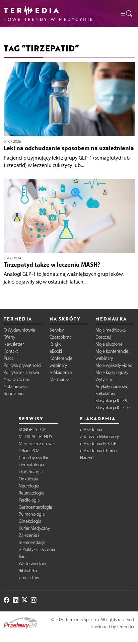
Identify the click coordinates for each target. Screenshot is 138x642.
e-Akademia (61, 372)
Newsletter (14, 344)
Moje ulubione (109, 344)
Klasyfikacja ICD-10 (112, 408)
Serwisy (57, 330)
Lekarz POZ (29, 451)
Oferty (9, 337)
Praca (8, 358)
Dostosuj (103, 337)
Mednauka (59, 379)
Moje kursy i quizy (111, 372)
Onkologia (28, 479)
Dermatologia (31, 465)
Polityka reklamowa (21, 372)
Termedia (125, 627)
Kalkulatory (105, 393)
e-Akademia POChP (98, 443)
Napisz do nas (16, 379)
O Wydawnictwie (19, 330)
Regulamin (14, 393)
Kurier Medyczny (34, 528)
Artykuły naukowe (111, 386)
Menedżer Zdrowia (37, 443)
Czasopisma (60, 337)
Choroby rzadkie (34, 458)
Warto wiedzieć (33, 563)
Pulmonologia (32, 514)
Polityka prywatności (22, 365)
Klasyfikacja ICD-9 (111, 400)
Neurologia (29, 486)
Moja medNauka (110, 330)
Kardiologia (29, 500)
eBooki (56, 351)
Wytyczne (104, 379)
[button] (126, 13)
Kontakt (11, 351)
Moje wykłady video (113, 365)
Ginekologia (30, 521)
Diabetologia (31, 472)
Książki (56, 344)
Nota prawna (15, 386)
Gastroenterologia (35, 507)
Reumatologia (31, 493)
